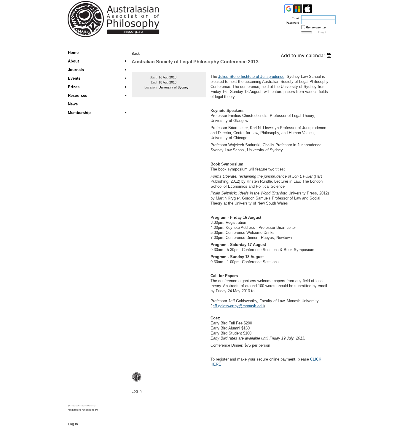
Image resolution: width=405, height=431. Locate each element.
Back (136, 54)
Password (291, 22)
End (154, 82)
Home (73, 52)
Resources (77, 95)
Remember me (316, 27)
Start (153, 77)
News (73, 104)
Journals (76, 69)
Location (150, 87)
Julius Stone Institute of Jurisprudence (251, 76)
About (73, 61)
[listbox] (307, 55)
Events (74, 78)
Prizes (73, 87)
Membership (79, 112)
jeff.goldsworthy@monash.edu (238, 306)
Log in (137, 391)
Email (294, 18)
